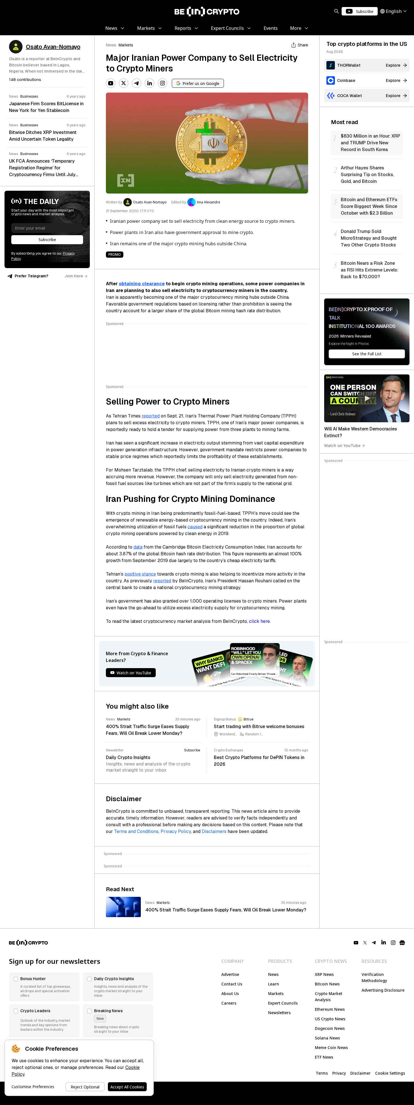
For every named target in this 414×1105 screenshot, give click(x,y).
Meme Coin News (331, 1047)
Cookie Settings (390, 1073)
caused (195, 527)
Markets (126, 45)
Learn (273, 984)
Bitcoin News (327, 984)
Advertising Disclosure (383, 990)
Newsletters (279, 1012)
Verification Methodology (374, 977)
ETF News (324, 1057)
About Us (230, 993)
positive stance (140, 574)
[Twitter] (123, 83)
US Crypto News (330, 1018)
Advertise (230, 974)
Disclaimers (214, 831)
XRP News (324, 974)
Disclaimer (360, 1073)
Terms (322, 1073)
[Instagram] (162, 83)
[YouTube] (110, 83)
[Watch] (366, 398)
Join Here (73, 276)
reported (151, 416)
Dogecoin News (330, 1028)
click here (259, 621)
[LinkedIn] (149, 83)
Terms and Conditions (136, 831)
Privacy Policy (176, 831)
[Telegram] (136, 83)
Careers (228, 1003)
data (138, 547)
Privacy (339, 1073)
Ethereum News (330, 1009)
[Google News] (402, 942)
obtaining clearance (142, 284)
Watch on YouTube (342, 445)
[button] (44, 987)
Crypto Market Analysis (328, 996)
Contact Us (231, 984)
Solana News (327, 1038)
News (111, 45)
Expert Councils (283, 1003)
